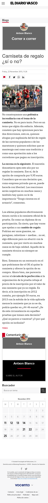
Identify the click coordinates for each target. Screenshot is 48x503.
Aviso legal (19, 492)
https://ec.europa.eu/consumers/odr (27, 478)
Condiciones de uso (32, 492)
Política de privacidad (14, 495)
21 (24, 429)
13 (18, 423)
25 (5, 436)
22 (30, 429)
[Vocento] (24, 485)
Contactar (11, 492)
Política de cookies (23, 497)
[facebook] (21, 468)
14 (24, 423)
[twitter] (26, 468)
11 (5, 423)
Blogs (5, 20)
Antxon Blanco (24, 33)
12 (11, 423)
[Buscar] (43, 390)
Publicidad (26, 495)
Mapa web (35, 495)
